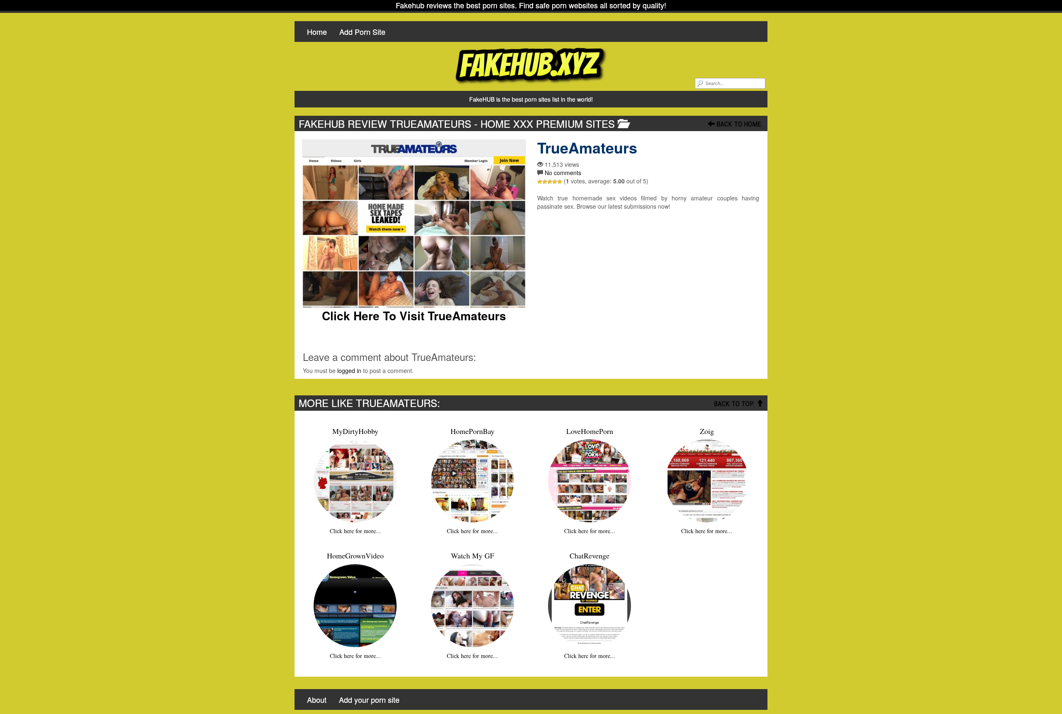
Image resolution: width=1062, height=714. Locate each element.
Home (317, 31)
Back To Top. (735, 404)
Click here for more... (355, 531)
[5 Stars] (559, 181)
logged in (349, 370)
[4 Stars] (554, 181)
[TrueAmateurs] (414, 223)
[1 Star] (539, 181)
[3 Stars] (549, 181)
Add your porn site (369, 699)
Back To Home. (739, 124)
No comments (563, 172)
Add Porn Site (362, 31)
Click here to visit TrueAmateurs (414, 315)
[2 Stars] (544, 181)
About (316, 699)
